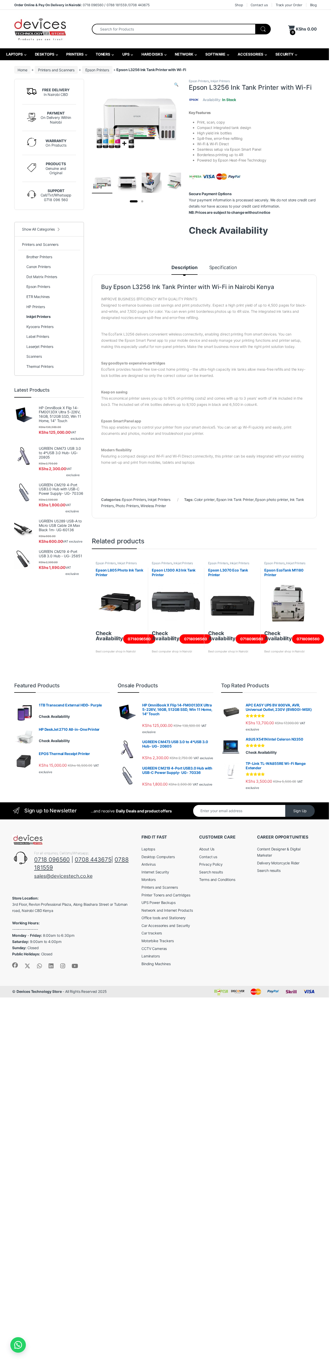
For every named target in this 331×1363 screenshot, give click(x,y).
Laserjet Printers (39, 346)
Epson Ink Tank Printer (235, 499)
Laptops (148, 849)
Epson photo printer (271, 499)
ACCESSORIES (250, 54)
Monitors (148, 879)
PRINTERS (74, 54)
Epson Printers (97, 69)
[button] (176, 84)
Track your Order (289, 5)
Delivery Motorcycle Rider (278, 863)
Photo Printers (127, 506)
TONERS (102, 54)
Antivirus (148, 864)
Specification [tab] (223, 267)
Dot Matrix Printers (41, 277)
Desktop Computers (158, 857)
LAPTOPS (14, 54)
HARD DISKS (152, 54)
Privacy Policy (210, 864)
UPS (125, 54)
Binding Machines (156, 964)
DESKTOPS (44, 54)
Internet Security (155, 872)
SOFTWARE (215, 54)
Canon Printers (38, 266)
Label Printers (37, 336)
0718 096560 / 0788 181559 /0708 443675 (82, 5)
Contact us (259, 5)
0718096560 (139, 639)
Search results (211, 872)
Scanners (34, 356)
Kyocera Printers (40, 326)
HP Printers (35, 306)
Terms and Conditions (217, 879)
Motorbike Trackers (157, 941)
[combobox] (173, 29)
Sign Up (300, 811)
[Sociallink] (15, 965)
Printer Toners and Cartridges (165, 895)
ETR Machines (38, 296)
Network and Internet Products (167, 910)
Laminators (150, 956)
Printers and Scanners (56, 69)
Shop (239, 5)
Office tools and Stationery (163, 918)
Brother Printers (39, 257)
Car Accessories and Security (165, 925)
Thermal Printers (40, 366)
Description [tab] (184, 267)
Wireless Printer (153, 506)
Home (22, 69)
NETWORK (183, 54)
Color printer (204, 499)
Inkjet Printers (220, 81)
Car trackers (151, 933)
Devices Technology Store (39, 991)
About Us (206, 849)
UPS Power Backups (158, 902)
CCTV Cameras (154, 948)
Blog (313, 5)
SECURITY (284, 54)
